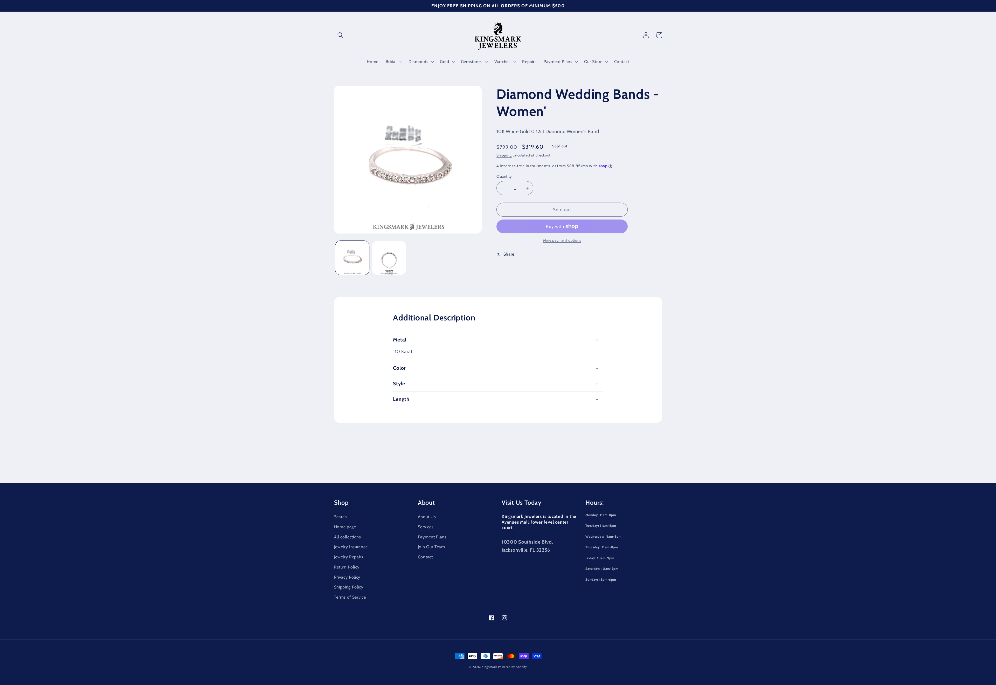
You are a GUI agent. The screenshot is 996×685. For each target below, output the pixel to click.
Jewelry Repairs (348, 556)
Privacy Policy (347, 577)
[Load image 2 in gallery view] (389, 258)
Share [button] (508, 254)
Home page (345, 526)
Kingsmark (489, 667)
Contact (425, 556)
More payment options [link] (562, 240)
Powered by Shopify (512, 667)
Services (426, 526)
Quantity (504, 176)
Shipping (503, 155)
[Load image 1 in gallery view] (352, 258)
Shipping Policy (348, 587)
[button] (340, 35)
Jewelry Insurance (351, 546)
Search (340, 516)
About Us (427, 516)
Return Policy (346, 567)
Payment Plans (432, 536)
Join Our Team (431, 546)
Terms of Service (350, 597)
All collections (347, 536)
